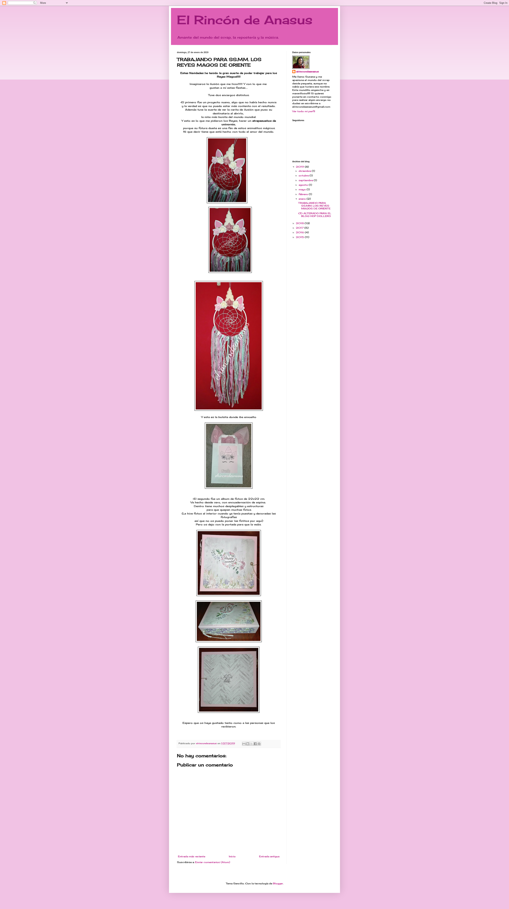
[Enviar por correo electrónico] (244, 744)
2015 (300, 237)
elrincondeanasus (307, 71)
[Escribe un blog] (248, 744)
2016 (300, 232)
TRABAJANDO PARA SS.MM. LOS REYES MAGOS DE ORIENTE (314, 205)
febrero (304, 194)
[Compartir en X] (252, 744)
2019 (300, 166)
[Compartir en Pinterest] (259, 744)
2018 (300, 223)
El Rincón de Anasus (245, 20)
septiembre (306, 180)
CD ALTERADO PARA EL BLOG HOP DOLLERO (314, 215)
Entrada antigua (269, 856)
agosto (304, 184)
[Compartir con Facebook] (255, 744)
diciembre (305, 170)
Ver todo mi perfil (303, 111)
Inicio (232, 856)
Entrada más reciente (191, 856)
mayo (303, 189)
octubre (304, 175)
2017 (300, 227)
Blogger (278, 883)
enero (303, 198)
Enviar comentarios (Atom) (212, 862)
